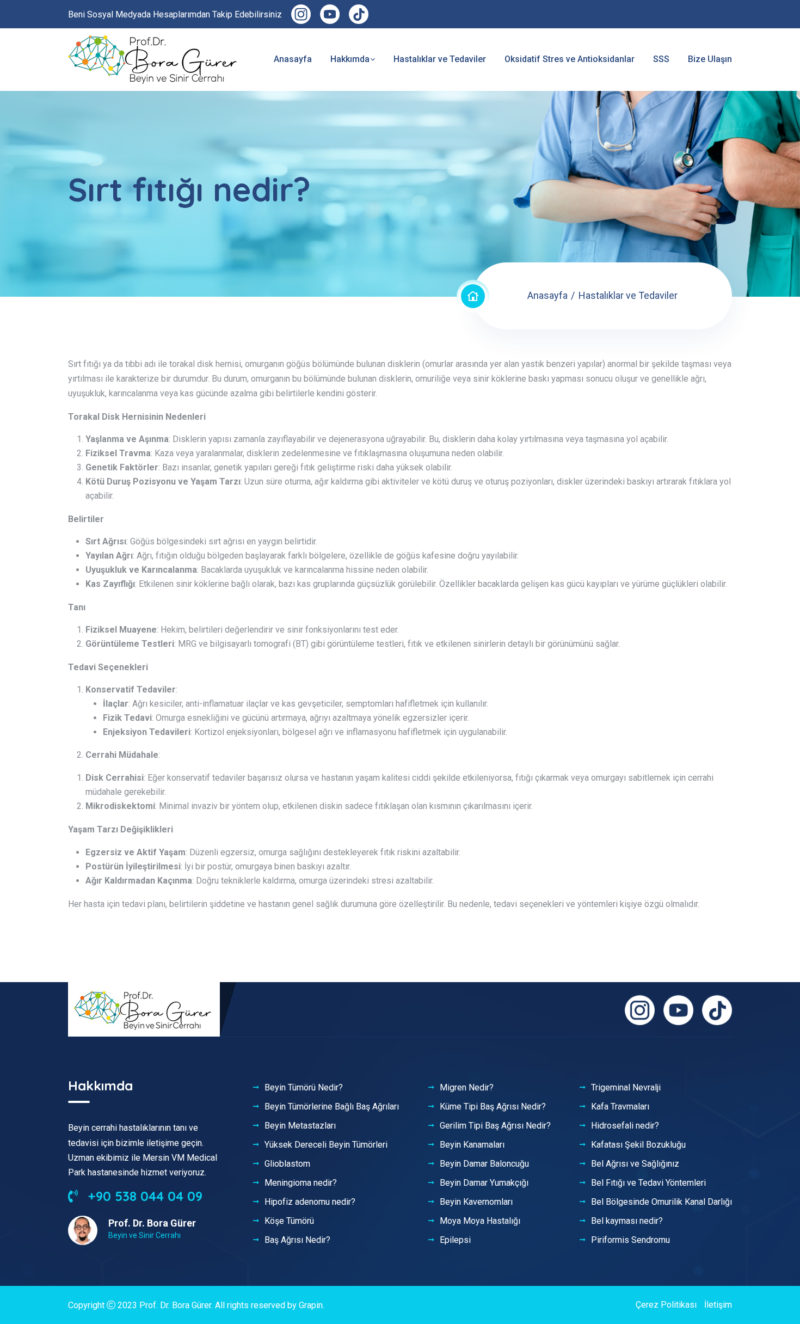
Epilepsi (455, 1240)
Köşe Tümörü (289, 1221)
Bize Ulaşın (710, 59)
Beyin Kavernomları (476, 1202)
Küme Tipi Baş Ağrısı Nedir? (493, 1106)
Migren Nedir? (467, 1087)
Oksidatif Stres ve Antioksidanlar (569, 59)
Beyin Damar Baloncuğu (484, 1164)
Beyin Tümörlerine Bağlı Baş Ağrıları (331, 1106)
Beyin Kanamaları (472, 1145)
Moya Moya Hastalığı (480, 1221)
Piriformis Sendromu (630, 1240)
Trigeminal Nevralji (626, 1087)
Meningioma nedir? (300, 1183)
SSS (661, 59)
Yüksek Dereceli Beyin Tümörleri (325, 1145)
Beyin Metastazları (300, 1125)
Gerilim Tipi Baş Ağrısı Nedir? (495, 1125)
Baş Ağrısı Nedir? (297, 1240)
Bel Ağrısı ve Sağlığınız (635, 1164)
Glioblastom (287, 1164)
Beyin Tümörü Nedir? (303, 1087)
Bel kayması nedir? (627, 1221)
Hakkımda (350, 59)
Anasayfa (293, 59)
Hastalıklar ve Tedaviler (439, 59)
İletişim (718, 1305)
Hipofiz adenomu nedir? (309, 1202)
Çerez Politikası (666, 1305)
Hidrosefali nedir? (625, 1125)
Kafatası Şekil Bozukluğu (638, 1145)
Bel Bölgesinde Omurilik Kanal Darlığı (661, 1202)
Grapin (311, 1305)
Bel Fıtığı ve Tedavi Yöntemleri (648, 1183)
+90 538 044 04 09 (143, 1196)
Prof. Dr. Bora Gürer (175, 1305)
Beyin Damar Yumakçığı (484, 1183)
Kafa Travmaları (620, 1106)
